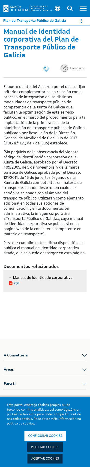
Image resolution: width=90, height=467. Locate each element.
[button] (83, 8)
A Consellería (16, 355)
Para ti (10, 384)
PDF (16, 283)
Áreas (9, 370)
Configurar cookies (45, 436)
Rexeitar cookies (45, 447)
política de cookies (20, 423)
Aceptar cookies (45, 458)
